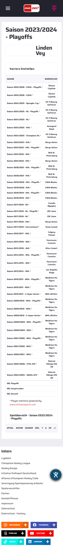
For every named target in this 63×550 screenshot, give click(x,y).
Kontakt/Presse (9, 498)
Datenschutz (8, 508)
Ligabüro (6, 458)
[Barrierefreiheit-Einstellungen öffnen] (55, 474)
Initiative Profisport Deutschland (18, 473)
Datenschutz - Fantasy (13, 513)
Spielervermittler (10, 488)
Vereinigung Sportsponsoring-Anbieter (22, 483)
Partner (5, 493)
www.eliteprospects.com (23, 404)
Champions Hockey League (15, 463)
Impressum (7, 503)
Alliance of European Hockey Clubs (19, 478)
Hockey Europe (9, 468)
